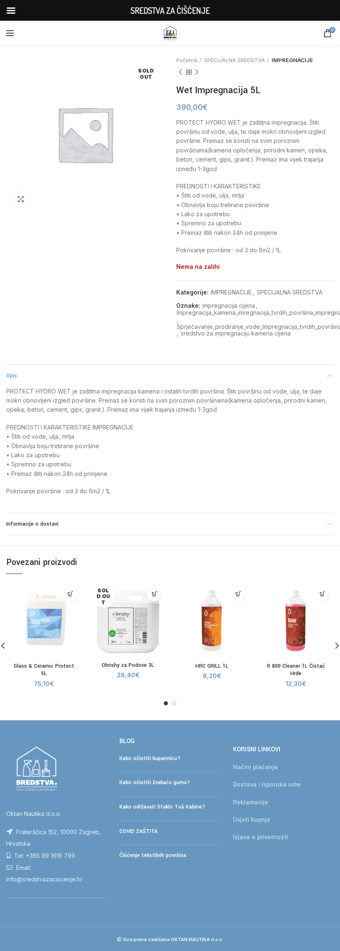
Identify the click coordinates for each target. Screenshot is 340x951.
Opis (11, 375)
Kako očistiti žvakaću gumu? (154, 782)
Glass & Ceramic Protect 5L (44, 669)
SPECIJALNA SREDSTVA (234, 60)
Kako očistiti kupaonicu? (149, 758)
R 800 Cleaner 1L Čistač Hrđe (296, 669)
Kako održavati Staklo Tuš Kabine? (162, 807)
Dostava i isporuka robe (267, 784)
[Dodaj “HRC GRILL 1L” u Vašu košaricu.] (238, 594)
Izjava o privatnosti (260, 837)
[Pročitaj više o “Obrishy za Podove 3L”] (154, 594)
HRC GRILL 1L (211, 666)
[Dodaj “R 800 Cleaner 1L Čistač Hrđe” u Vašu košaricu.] (322, 594)
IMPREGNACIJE (292, 60)
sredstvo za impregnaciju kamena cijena (236, 333)
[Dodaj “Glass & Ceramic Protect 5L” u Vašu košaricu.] (70, 594)
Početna (186, 60)
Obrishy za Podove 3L (128, 665)
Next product (197, 72)
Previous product (180, 72)
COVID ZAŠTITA (138, 831)
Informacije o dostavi (32, 524)
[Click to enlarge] (20, 199)
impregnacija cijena (228, 305)
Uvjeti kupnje (251, 820)
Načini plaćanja (255, 767)
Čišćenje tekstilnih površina (152, 855)
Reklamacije (250, 802)
